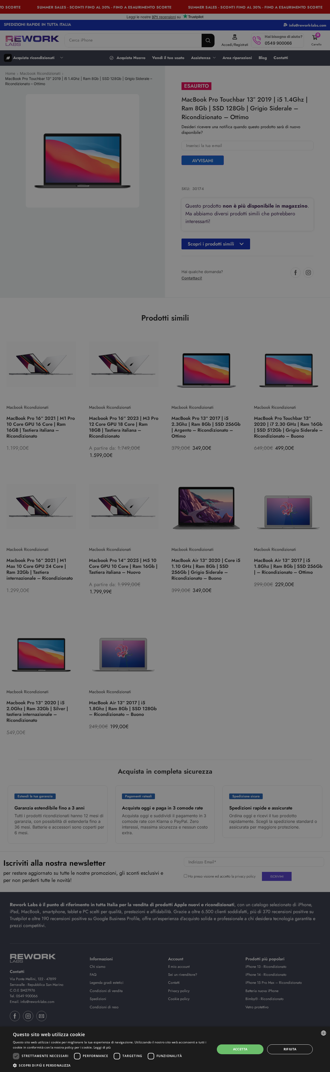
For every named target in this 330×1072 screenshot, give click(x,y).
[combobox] (323, 1033)
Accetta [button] (240, 1049)
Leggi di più (102, 1047)
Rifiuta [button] (290, 1049)
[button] (111, 1065)
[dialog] (165, 1049)
